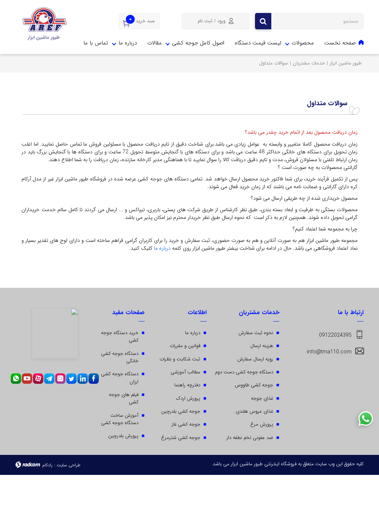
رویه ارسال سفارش (255, 359)
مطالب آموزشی (185, 372)
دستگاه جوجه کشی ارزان (119, 377)
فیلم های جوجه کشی (123, 398)
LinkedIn (82, 378)
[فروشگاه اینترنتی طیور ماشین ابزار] (44, 24)
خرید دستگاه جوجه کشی (119, 336)
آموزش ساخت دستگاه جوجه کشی (119, 419)
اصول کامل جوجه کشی (198, 43)
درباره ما (127, 43)
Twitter (71, 378)
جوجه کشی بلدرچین (180, 411)
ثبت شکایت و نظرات (180, 359)
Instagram (60, 378)
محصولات (303, 43)
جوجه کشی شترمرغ (180, 438)
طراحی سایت (68, 465)
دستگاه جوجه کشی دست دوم (244, 372)
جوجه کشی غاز (186, 424)
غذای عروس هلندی (254, 411)
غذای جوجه (262, 398)
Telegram (49, 378)
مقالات (154, 43)
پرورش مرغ (261, 424)
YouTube (27, 378)
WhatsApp (16, 378)
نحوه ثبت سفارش (255, 333)
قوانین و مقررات (185, 346)
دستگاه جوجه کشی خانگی (119, 357)
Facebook (93, 378)
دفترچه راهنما (187, 385)
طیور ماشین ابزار (346, 63)
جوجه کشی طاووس (254, 385)
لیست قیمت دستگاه (258, 43)
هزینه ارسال (261, 346)
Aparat (38, 378)
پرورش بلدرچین (123, 436)
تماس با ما (95, 43)
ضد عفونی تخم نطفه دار (250, 438)
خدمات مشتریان (309, 63)
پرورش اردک (188, 398)
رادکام (47, 465)
